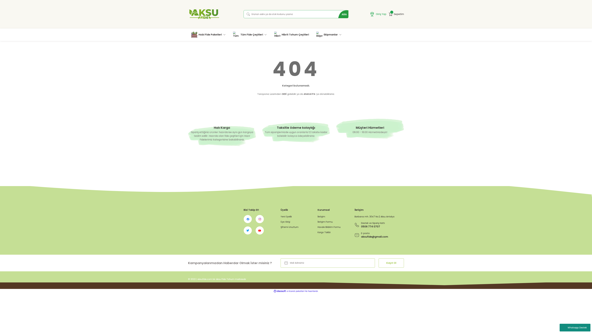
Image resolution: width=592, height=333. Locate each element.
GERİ (284, 94)
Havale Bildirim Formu (329, 227)
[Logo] (203, 14)
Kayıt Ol (391, 263)
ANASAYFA (309, 94)
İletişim (321, 216)
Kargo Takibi (324, 232)
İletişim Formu (325, 221)
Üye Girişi (285, 221)
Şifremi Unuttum (289, 227)
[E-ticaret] (296, 291)
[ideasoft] (280, 291)
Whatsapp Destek (577, 327)
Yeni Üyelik (286, 216)
